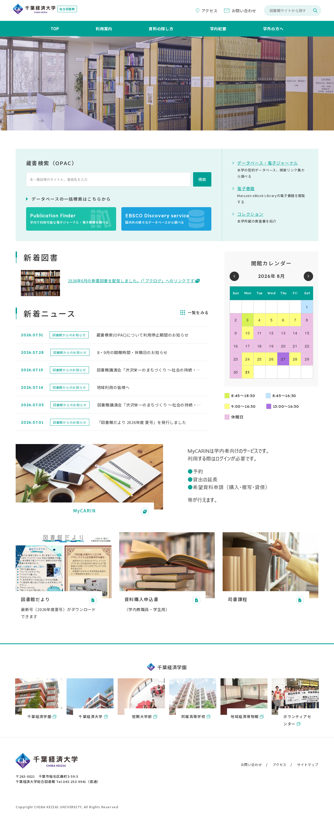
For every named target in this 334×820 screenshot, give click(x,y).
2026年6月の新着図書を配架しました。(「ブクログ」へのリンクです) (132, 280)
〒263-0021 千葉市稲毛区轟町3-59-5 (47, 776)
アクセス (280, 764)
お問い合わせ (251, 764)
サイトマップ (307, 764)
